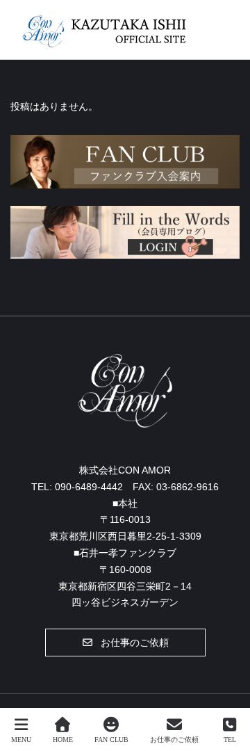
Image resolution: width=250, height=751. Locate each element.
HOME (63, 739)
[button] (125, 642)
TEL (230, 739)
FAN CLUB (111, 739)
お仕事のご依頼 (174, 739)
